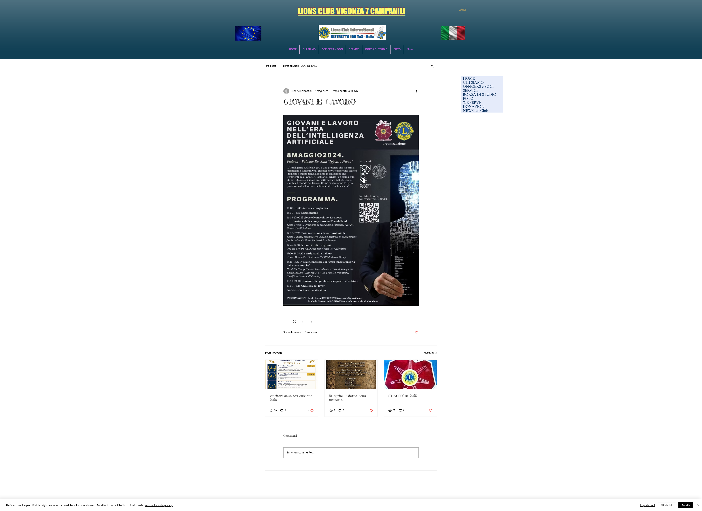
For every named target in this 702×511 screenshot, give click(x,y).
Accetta (686, 505)
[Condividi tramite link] (312, 321)
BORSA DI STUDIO (479, 94)
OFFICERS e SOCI (478, 86)
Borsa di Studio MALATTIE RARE (300, 66)
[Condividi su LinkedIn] (303, 321)
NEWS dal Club (475, 111)
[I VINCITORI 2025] (410, 374)
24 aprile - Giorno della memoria (347, 398)
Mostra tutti (430, 353)
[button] (432, 66)
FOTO (468, 98)
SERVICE (470, 90)
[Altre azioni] (416, 91)
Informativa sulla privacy (159, 505)
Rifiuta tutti (667, 505)
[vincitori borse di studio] (291, 374)
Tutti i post (270, 66)
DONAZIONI (474, 107)
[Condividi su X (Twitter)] (294, 321)
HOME (469, 78)
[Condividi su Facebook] (285, 321)
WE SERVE (472, 102)
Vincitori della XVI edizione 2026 (291, 398)
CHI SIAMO (473, 82)
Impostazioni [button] (647, 505)
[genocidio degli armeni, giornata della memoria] (351, 374)
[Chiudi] (697, 505)
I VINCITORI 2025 (402, 396)
